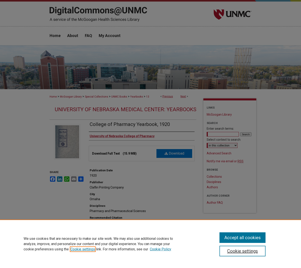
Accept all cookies (242, 237)
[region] (150, 244)
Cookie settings (83, 249)
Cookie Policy (160, 249)
